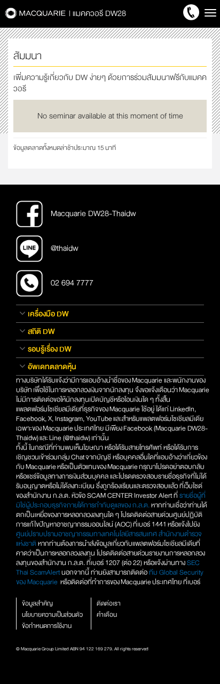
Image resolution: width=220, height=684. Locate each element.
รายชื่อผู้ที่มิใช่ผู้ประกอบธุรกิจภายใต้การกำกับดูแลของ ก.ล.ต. (111, 500)
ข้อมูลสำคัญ (37, 603)
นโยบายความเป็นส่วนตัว (52, 614)
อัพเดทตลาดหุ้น (52, 366)
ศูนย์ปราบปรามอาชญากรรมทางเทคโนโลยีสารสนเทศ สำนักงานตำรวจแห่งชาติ (109, 539)
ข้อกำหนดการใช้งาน (47, 626)
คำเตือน (107, 614)
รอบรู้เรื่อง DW (50, 349)
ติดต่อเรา (109, 603)
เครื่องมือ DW (48, 313)
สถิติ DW (41, 331)
